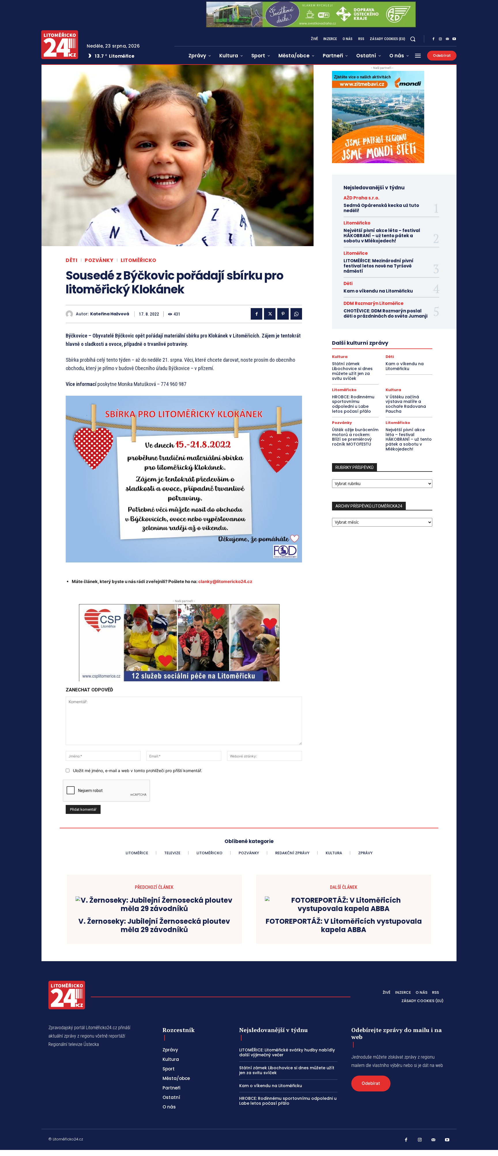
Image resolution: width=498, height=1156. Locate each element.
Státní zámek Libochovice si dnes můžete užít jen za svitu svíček (352, 371)
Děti (71, 260)
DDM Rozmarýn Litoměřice (373, 303)
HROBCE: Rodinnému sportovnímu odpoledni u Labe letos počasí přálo (353, 404)
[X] (270, 314)
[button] (413, 39)
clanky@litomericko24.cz (225, 581)
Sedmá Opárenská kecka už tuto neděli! (381, 208)
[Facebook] (433, 39)
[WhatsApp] (296, 314)
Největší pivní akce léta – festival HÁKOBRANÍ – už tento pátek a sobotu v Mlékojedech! (382, 235)
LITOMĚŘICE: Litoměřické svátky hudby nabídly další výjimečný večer (287, 1052)
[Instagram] (440, 39)
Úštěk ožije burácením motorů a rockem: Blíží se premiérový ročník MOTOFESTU (355, 437)
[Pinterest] (283, 314)
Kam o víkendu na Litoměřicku (378, 291)
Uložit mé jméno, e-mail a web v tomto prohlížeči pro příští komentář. (137, 770)
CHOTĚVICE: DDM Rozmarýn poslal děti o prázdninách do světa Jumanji (385, 313)
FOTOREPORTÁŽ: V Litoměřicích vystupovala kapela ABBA (344, 925)
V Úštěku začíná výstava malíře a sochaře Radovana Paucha (406, 404)
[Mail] (447, 39)
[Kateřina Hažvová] (71, 314)
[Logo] (59, 44)
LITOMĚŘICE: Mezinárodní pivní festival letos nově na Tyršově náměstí (379, 266)
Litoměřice (356, 253)
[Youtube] (454, 39)
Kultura (340, 357)
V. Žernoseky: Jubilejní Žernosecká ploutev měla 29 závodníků (154, 925)
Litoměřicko (138, 260)
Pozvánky (99, 260)
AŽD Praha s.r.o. (361, 198)
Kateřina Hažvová (109, 314)
